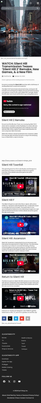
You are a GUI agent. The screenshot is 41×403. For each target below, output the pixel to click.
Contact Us (30, 398)
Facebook (13, 311)
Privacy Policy (33, 395)
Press (17, 398)
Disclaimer (11, 398)
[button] (4, 318)
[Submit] (37, 8)
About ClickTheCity (8, 395)
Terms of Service (22, 395)
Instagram (19, 311)
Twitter (28, 311)
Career (22, 398)
